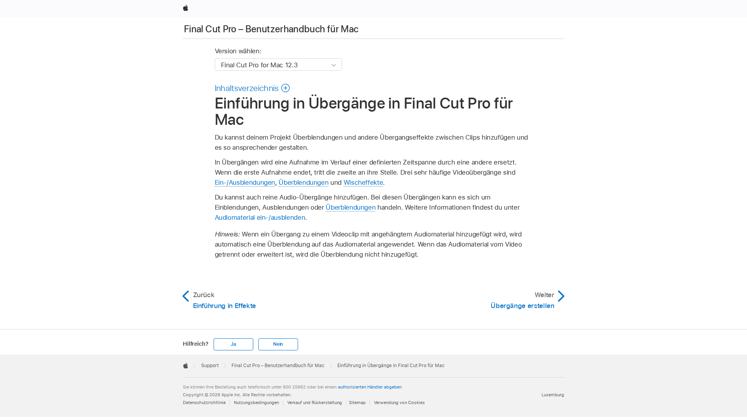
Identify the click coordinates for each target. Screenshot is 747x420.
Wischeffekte (363, 182)
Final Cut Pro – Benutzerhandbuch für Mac (271, 29)
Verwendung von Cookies (399, 402)
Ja (233, 344)
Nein (278, 344)
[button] (253, 88)
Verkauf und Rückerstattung (314, 402)
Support (210, 365)
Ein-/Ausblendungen (245, 182)
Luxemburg (553, 394)
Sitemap (357, 402)
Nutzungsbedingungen (256, 402)
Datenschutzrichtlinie (204, 402)
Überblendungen (303, 182)
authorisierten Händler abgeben (370, 387)
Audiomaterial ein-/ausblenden (260, 217)
